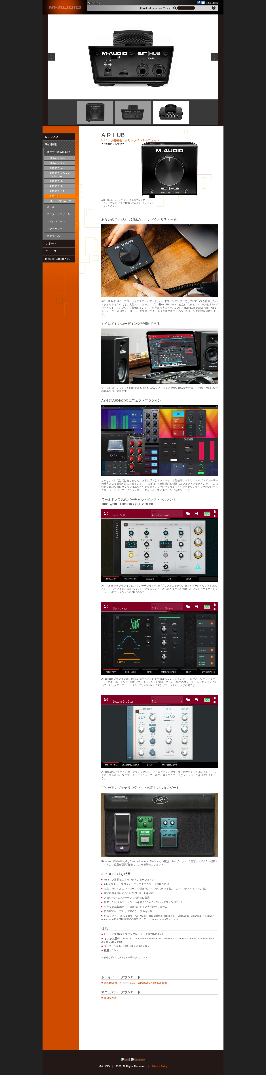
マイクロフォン (56, 221)
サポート (51, 243)
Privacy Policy (159, 1066)
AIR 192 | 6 (56, 181)
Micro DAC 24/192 (60, 201)
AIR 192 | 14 (57, 191)
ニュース (51, 251)
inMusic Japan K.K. (57, 258)
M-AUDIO (51, 136)
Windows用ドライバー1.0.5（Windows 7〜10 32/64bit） (136, 982)
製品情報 (51, 144)
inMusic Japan (212, 2)
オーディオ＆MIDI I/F (59, 151)
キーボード (53, 207)
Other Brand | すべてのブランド (155, 8)
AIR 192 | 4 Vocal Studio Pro (59, 175)
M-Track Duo (57, 163)
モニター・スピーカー (59, 214)
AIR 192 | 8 (56, 186)
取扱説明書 (110, 997)
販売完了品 (53, 235)
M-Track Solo (57, 158)
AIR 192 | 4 (56, 168)
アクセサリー (54, 228)
